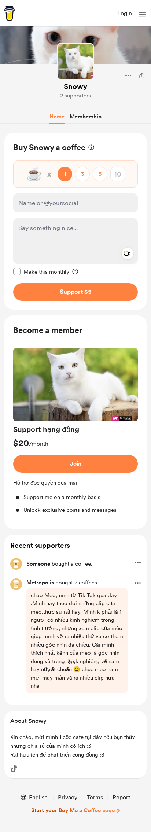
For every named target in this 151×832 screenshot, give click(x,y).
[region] (75, 221)
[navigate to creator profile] (75, 61)
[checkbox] (41, 271)
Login (124, 13)
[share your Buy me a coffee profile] (142, 75)
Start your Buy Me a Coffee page (73, 810)
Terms (95, 797)
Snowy (75, 86)
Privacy (67, 797)
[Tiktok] (14, 768)
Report (121, 797)
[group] (75, 431)
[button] (142, 14)
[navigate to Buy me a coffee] (9, 13)
